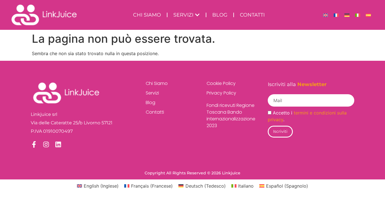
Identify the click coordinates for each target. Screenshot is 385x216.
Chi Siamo (157, 83)
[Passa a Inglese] (325, 15)
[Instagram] (46, 144)
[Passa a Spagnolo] (368, 15)
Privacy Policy (221, 93)
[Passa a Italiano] (357, 15)
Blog (150, 102)
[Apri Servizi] (197, 15)
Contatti (155, 112)
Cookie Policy (221, 83)
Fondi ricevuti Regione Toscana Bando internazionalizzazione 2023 (228, 115)
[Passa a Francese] (336, 15)
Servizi (152, 93)
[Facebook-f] (34, 144)
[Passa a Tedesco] (347, 15)
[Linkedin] (58, 144)
